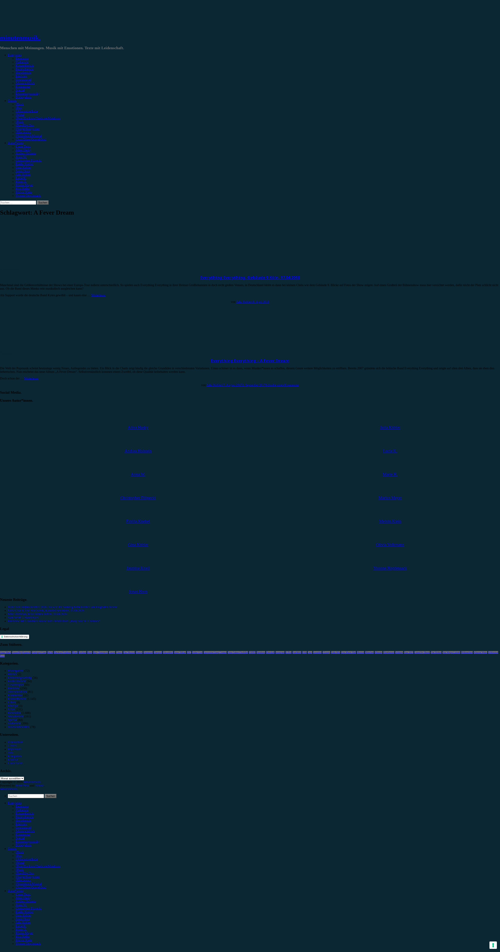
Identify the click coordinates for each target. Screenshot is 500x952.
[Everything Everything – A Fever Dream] (32, 349)
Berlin (50, 652)
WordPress (22, 785)
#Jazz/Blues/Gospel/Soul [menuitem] (31, 887)
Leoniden (317, 652)
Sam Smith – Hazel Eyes (23, 617)
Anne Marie (5, 652)
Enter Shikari (180, 652)
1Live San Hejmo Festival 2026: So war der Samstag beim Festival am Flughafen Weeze (62, 607)
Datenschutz (15, 742)
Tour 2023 (408, 652)
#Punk (20, 121)
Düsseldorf (168, 652)
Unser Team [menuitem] (23, 894)
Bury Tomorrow (100, 652)
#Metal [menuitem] (20, 862)
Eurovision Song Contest (215, 652)
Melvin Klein (24, 192)
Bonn (89, 652)
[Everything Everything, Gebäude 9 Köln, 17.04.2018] (32, 266)
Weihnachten (467, 652)
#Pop (19, 107)
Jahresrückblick (25, 83)
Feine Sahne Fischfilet (238, 652)
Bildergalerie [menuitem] (23, 845)
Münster (378, 652)
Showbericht (23, 72)
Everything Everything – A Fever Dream (250, 360)
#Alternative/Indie (27, 111)
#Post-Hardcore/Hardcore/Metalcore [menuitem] (38, 866)
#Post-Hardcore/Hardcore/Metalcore (38, 118)
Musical (360, 652)
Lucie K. (21, 178)
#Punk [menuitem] (20, 869)
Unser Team (23, 146)
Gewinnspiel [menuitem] (23, 827)
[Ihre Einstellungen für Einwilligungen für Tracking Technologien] (493, 945)
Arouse (39, 785)
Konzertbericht (25, 65)
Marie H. (21, 181)
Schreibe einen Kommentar (282, 385)
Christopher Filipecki (29, 160)
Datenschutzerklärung (16, 636)
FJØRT (252, 652)
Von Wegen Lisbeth (451, 652)
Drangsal (158, 652)
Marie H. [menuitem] (21, 929)
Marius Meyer (24, 185)
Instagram (280, 652)
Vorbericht (22, 62)
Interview (21, 76)
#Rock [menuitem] (20, 852)
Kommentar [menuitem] (23, 834)
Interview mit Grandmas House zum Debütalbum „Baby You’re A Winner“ (54, 621)
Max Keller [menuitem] (23, 936)
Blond (75, 652)
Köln (304, 652)
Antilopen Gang (39, 652)
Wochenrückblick (18, 727)
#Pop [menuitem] (19, 855)
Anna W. (21, 157)
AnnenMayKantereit (21, 652)
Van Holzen (436, 652)
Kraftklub (296, 652)
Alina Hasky (23, 150)
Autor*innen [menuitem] (15, 890)
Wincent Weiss (480, 652)
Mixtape (13, 706)
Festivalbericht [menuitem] (25, 817)
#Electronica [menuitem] (23, 880)
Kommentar (23, 86)
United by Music (422, 652)
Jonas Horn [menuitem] (23, 919)
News (11, 709)
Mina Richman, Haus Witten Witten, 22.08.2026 (37, 614)
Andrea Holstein (26, 153)
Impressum (14, 749)
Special (20, 90)
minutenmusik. (20, 37)
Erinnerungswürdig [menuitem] (27, 841)
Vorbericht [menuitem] (22, 810)
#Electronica (23, 132)
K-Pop (288, 652)
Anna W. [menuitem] (21, 904)
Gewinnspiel (23, 79)
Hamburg (260, 652)
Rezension (22, 58)
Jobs (10, 752)
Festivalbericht (25, 69)
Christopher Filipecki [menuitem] (29, 908)
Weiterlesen (98, 295)
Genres (12, 100)
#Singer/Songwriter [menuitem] (28, 876)
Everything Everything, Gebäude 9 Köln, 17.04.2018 (250, 277)
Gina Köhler (23, 167)
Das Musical (129, 652)
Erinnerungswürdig (27, 93)
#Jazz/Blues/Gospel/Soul (31, 139)
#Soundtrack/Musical (29, 135)
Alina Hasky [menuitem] (23, 897)
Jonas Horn (23, 171)
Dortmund (148, 652)
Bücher (12, 674)
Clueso (119, 652)
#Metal (20, 114)
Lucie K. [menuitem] (21, 926)
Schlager (399, 652)
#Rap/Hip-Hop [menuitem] (25, 873)
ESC (189, 652)
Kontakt (13, 759)
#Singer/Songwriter (28, 128)
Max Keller (23, 188)
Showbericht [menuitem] (23, 820)
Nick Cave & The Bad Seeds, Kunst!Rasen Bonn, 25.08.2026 (46, 610)
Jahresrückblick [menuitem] (25, 831)
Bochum (82, 652)
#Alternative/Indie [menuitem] (27, 859)
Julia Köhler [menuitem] (23, 922)
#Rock (20, 104)
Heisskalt (270, 652)
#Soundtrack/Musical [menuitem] (29, 883)
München (369, 652)
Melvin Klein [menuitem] (24, 940)
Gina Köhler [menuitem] (23, 915)
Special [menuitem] (20, 838)
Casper (112, 652)
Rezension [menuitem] (22, 806)
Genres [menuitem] (12, 848)
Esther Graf (197, 652)
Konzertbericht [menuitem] (25, 813)
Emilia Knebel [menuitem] (24, 912)
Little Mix (335, 652)
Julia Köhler (23, 174)
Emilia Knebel (24, 164)
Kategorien (14, 55)
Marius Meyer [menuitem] (24, 933)
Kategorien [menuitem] (14, 803)
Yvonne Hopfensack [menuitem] (28, 943)
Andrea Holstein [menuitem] (26, 901)
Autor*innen (15, 143)
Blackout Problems (62, 652)
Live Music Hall (348, 652)
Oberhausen (388, 652)
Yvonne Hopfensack (28, 195)
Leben (12, 702)
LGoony (326, 652)
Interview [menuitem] (21, 824)
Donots (139, 652)
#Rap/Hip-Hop (25, 125)
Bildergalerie (23, 97)
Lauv (310, 652)
